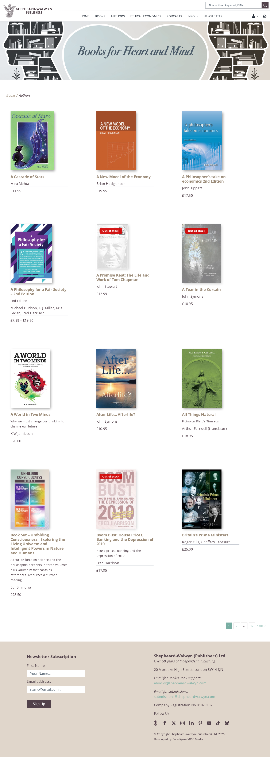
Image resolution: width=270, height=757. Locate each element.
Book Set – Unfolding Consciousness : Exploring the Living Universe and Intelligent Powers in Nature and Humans (38, 543)
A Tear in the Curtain (201, 289)
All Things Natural (199, 414)
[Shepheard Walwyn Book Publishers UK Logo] (28, 4)
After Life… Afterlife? (115, 414)
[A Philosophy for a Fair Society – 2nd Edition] (31, 253)
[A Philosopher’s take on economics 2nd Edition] (202, 140)
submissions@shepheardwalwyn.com (184, 696)
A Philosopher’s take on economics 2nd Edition (203, 179)
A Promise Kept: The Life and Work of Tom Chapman (123, 277)
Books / (12, 95)
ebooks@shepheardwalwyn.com (180, 683)
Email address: (39, 681)
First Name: (36, 665)
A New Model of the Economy (123, 176)
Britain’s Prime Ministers (205, 534)
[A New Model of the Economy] (116, 140)
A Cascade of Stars (27, 176)
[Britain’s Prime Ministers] (201, 499)
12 (251, 626)
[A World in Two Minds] (30, 378)
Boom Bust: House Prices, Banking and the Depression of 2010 (124, 539)
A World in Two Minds (30, 414)
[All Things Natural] (202, 378)
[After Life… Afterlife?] (116, 378)
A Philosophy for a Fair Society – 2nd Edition (38, 291)
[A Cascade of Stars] (32, 140)
